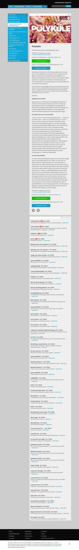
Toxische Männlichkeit (38, 271)
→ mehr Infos (64, 223)
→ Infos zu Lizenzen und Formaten (41, 54)
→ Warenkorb (27, 531)
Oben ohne (34, 495)
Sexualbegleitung (36, 293)
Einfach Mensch (36, 401)
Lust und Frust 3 (36, 478)
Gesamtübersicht (13, 17)
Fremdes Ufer (35, 434)
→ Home (10, 531)
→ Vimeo (42, 533)
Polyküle (33, 277)
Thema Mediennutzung (14, 19)
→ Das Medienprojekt (13, 533)
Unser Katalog (12, 14)
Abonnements (12, 58)
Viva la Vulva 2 (35, 319)
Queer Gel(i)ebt (36, 372)
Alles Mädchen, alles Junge (39, 412)
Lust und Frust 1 (36, 490)
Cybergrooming (36, 266)
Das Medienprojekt (19, 6)
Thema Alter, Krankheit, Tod (15, 51)
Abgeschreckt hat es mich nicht (40, 512)
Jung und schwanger (37, 471)
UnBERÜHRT (35, 378)
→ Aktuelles (11, 536)
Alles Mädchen (35, 423)
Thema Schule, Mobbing (14, 21)
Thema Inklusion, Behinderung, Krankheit (16, 45)
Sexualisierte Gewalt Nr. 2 (39, 501)
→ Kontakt (27, 538)
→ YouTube (43, 536)
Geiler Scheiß (35, 465)
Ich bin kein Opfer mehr (38, 390)
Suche (68, 6)
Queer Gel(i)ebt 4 (36, 260)
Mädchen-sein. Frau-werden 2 (40, 244)
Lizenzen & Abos (37, 6)
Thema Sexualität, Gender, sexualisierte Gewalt (15, 24)
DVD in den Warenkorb (41, 61)
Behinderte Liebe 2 (37, 451)
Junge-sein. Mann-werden (39, 255)
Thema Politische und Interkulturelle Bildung (17, 32)
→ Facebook (43, 531)
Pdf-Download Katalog (14, 60)
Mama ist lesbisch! (36, 506)
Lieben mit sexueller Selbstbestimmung (43, 330)
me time (33, 337)
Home (10, 6)
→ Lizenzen (11, 538)
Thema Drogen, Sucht (14, 38)
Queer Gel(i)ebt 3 (36, 307)
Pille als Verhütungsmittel (39, 287)
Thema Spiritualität (13, 53)
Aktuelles (28, 6)
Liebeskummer (35, 221)
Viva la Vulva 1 (35, 314)
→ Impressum (27, 533)
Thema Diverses (12, 55)
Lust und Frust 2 (36, 485)
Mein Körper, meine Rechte (39, 344)
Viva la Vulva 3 (35, 325)
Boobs (33, 239)
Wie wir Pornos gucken (38, 282)
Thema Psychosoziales (14, 40)
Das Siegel (34, 517)
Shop (45, 6)
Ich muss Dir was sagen (38, 439)
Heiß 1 (33, 407)
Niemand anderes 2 (37, 362)
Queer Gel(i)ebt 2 (36, 356)
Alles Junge (34, 417)
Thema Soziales (12, 48)
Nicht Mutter (35, 396)
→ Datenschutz (28, 536)
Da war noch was (36, 351)
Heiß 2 (33, 385)
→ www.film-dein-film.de (47, 538)
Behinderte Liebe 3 (37, 444)
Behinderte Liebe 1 (37, 458)
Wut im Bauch (35, 300)
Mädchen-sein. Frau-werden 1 (40, 250)
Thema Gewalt (12, 35)
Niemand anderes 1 (37, 367)
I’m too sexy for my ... (37, 428)
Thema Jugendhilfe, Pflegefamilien (17, 42)
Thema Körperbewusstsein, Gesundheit (15, 28)
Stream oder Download (41, 68)
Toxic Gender (35, 226)
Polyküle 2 (34, 233)
